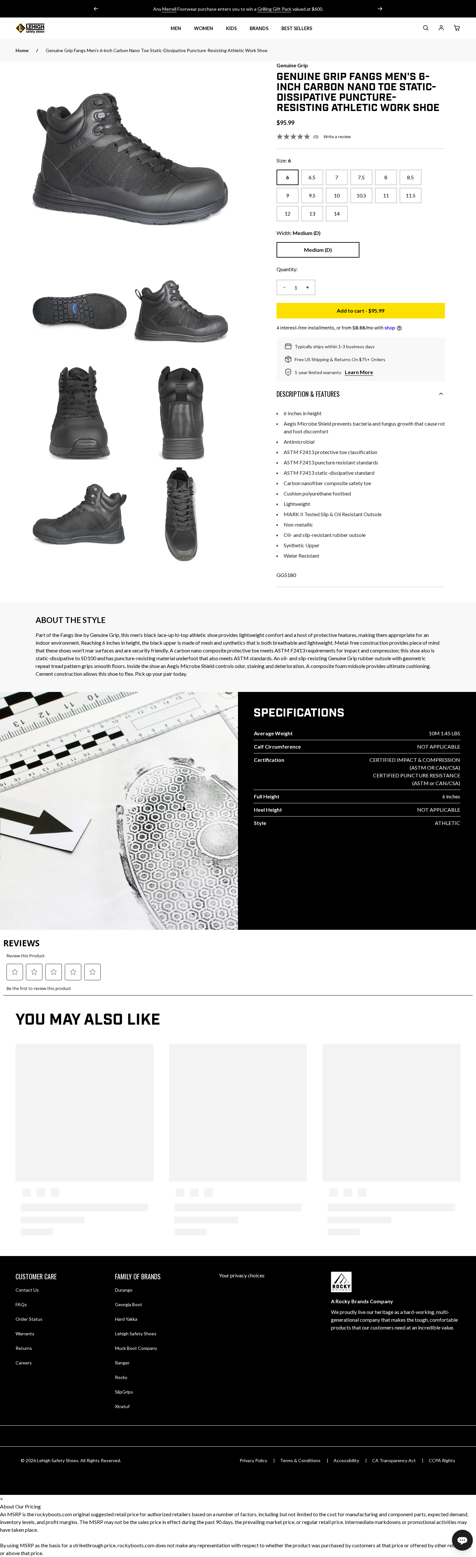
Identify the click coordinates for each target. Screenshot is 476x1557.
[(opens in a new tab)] (130, 159)
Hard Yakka (126, 1319)
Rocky (121, 1377)
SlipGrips (124, 1392)
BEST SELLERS (296, 28)
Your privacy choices (242, 1275)
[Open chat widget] (462, 1540)
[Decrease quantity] (284, 287)
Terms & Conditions (300, 1460)
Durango (123, 1290)
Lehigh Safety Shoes (135, 1333)
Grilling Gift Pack (274, 9)
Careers (24, 1362)
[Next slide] (380, 9)
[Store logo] (38, 28)
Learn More (359, 372)
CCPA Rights (442, 1460)
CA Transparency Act (394, 1460)
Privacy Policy (253, 1460)
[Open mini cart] (456, 28)
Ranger (122, 1362)
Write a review (337, 136)
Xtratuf (122, 1406)
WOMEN (203, 28)
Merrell (169, 9)
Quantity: (287, 269)
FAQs (21, 1304)
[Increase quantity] (307, 287)
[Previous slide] (96, 9)
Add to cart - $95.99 (391, 312)
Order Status (29, 1319)
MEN (176, 28)
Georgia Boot (128, 1304)
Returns (24, 1348)
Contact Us (27, 1290)
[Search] (425, 29)
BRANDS (259, 28)
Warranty (25, 1333)
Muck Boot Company (136, 1348)
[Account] (441, 29)
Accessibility (346, 1460)
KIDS (231, 28)
